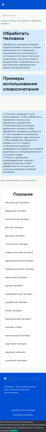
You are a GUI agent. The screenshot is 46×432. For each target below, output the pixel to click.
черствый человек (16, 343)
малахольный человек (18, 319)
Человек (32, 180)
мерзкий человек (15, 352)
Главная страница (8, 21)
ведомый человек (15, 210)
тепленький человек (17, 219)
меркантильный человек (19, 269)
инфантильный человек (19, 252)
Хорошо (13, 431)
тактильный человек (17, 202)
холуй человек (13, 310)
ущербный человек (16, 302)
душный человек (15, 235)
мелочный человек (16, 277)
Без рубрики (23, 21)
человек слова (13, 327)
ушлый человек (14, 285)
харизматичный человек (19, 260)
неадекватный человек (18, 294)
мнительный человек (17, 335)
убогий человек (14, 227)
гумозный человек (16, 360)
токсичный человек (16, 244)
